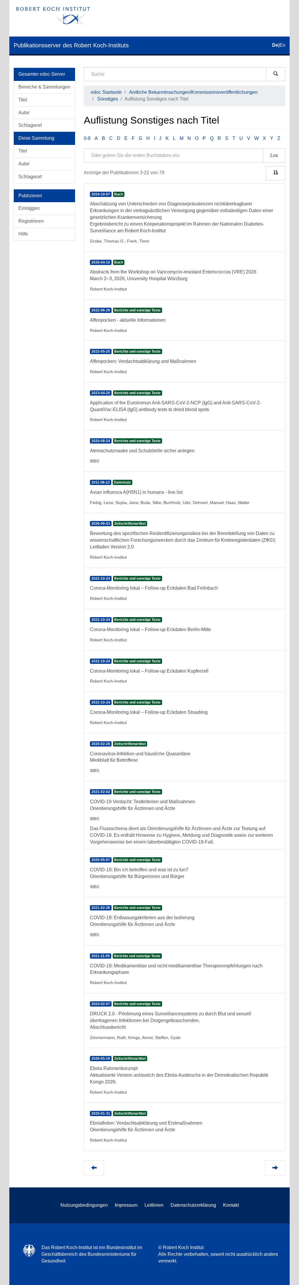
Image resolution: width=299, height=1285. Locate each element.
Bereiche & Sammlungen (44, 86)
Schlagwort (30, 125)
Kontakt (231, 1205)
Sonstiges (107, 98)
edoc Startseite (106, 92)
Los (274, 155)
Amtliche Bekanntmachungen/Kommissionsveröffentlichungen (193, 92)
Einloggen (29, 208)
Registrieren (31, 221)
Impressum (126, 1205)
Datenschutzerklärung (193, 1205)
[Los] (275, 74)
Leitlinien (154, 1205)
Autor (23, 112)
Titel (22, 99)
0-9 (87, 138)
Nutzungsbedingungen (84, 1205)
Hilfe (23, 233)
